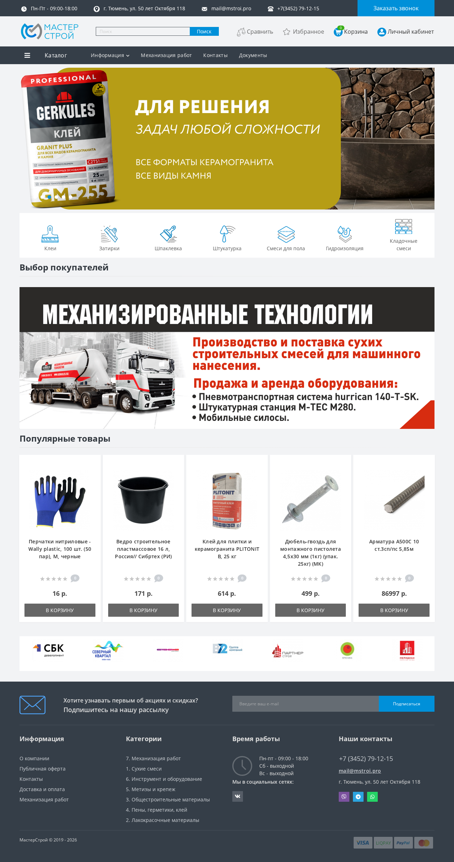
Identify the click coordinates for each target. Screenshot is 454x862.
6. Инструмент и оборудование (164, 779)
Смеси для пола (286, 248)
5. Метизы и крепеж (150, 789)
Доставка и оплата (42, 789)
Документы (253, 55)
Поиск (204, 31)
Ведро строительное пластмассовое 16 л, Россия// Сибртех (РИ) (143, 549)
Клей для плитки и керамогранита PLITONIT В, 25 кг (227, 549)
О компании (34, 758)
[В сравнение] (91, 474)
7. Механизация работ (153, 758)
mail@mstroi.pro (360, 770)
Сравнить (260, 31)
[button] (35, 197)
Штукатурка (227, 248)
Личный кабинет (411, 31)
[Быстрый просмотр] (91, 485)
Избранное (308, 31)
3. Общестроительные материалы (168, 799)
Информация (107, 55)
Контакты (215, 55)
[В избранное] (91, 464)
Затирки (109, 248)
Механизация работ (166, 55)
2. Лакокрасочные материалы (162, 820)
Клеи (50, 248)
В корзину (60, 610)
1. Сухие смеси (144, 768)
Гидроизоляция (345, 248)
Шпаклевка (168, 248)
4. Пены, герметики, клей (156, 809)
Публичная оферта (43, 768)
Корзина (354, 31)
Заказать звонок (396, 8)
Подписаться (406, 704)
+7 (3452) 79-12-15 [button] (366, 759)
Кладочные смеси (403, 244)
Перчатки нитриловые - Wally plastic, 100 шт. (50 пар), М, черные (59, 549)
